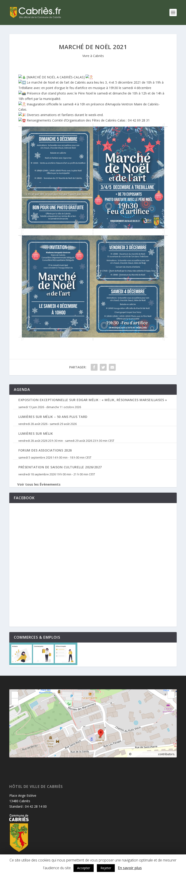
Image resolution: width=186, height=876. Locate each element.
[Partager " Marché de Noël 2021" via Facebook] (94, 367)
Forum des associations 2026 (45, 450)
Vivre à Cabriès (93, 56)
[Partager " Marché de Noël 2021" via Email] (112, 367)
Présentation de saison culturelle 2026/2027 (60, 467)
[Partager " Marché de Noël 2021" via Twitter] (103, 367)
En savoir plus (130, 867)
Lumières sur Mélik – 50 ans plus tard (53, 416)
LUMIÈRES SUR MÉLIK (35, 433)
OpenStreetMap (144, 754)
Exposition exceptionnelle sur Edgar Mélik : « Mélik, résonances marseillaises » (92, 400)
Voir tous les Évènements (39, 484)
